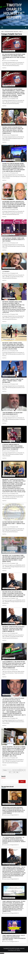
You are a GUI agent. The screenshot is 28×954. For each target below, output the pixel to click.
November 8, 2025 (15, 633)
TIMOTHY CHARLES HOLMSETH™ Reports (14, 11)
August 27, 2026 (14, 941)
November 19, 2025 (15, 314)
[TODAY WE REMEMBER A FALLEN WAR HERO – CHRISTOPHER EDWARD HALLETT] (14, 402)
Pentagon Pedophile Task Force (9, 50)
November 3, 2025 (15, 757)
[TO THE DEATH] (14, 261)
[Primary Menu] (4, 27)
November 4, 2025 (15, 718)
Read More (4, 67)
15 (15, 770)
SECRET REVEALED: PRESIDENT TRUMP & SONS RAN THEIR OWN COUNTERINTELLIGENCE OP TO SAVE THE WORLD (13, 239)
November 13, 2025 (15, 493)
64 (14, 772)
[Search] (26, 27)
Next (17, 772)
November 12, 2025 (15, 526)
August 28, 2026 (14, 844)
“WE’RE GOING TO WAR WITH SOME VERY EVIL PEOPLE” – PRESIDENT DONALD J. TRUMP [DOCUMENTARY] (12, 381)
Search (3, 776)
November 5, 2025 (15, 669)
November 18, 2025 (15, 350)
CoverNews (10, 950)
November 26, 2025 (15, 135)
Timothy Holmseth (6, 60)
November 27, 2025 (15, 60)
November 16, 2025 (15, 384)
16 (17, 770)
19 (24, 770)
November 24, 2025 (15, 209)
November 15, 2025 (15, 416)
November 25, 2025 (15, 173)
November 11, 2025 (15, 563)
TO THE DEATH (5, 271)
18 (22, 770)
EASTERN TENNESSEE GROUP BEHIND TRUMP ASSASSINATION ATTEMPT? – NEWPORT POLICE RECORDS (13, 523)
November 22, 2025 (15, 242)
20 (9, 772)
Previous (5, 770)
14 (13, 770)
